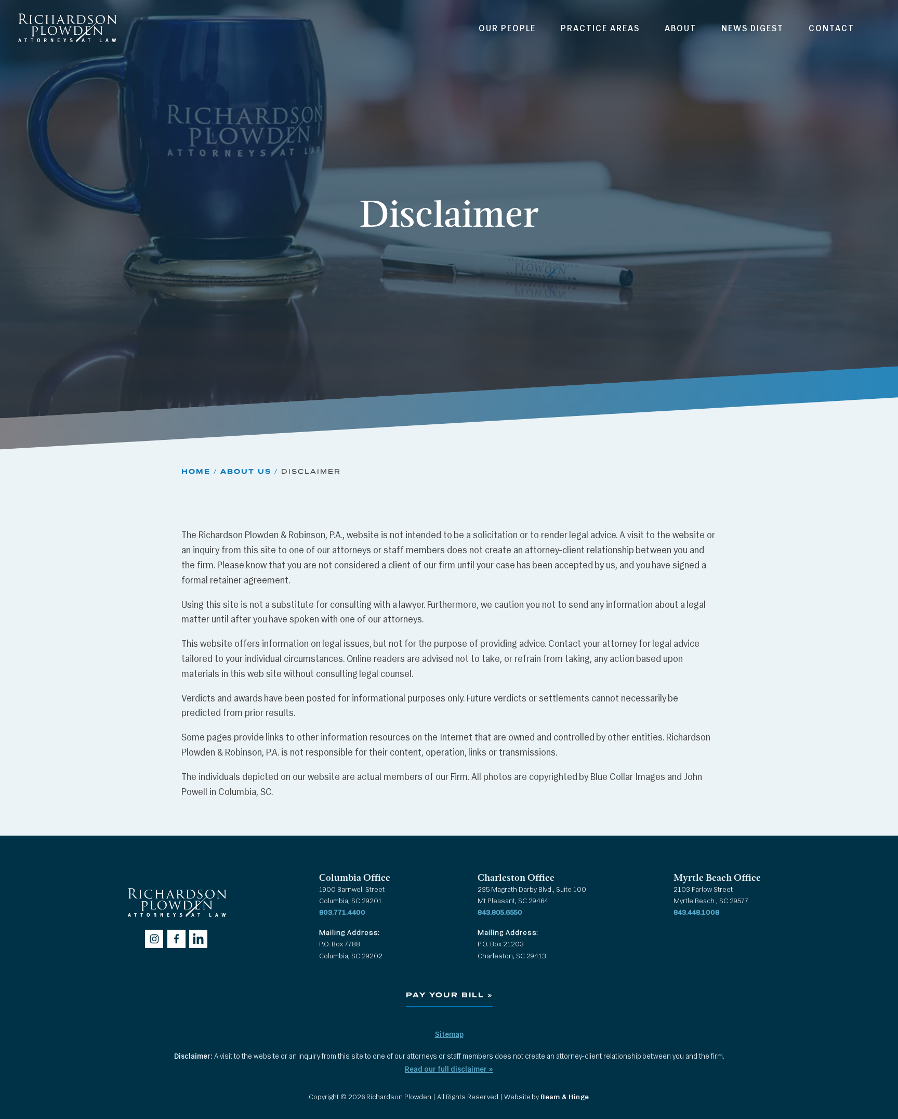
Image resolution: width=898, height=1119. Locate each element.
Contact (831, 29)
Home (195, 471)
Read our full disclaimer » (449, 1070)
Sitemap (449, 1035)
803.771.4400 (342, 913)
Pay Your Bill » (449, 995)
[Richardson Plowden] (66, 45)
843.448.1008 (696, 913)
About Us (245, 471)
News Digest (752, 29)
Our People (507, 29)
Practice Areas (600, 29)
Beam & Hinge (564, 1097)
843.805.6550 (500, 913)
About (680, 29)
